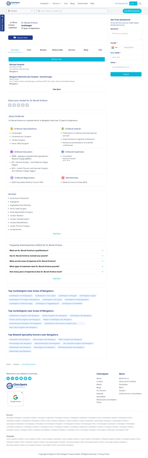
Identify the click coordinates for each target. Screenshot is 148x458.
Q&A (92, 3)
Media (99, 384)
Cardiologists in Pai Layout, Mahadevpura (24, 300)
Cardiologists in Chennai (95, 427)
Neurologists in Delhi (122, 430)
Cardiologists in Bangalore (14, 427)
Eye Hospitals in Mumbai (33, 445)
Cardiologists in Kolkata (61, 427)
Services (71, 50)
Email (114, 62)
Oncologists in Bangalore (13, 418)
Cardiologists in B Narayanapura (77, 300)
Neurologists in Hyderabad (106, 430)
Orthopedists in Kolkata (13, 421)
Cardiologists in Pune (46, 427)
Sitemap (100, 393)
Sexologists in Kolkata (126, 427)
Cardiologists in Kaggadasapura (47, 303)
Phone (114, 43)
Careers (122, 390)
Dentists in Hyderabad (86, 421)
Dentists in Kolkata (72, 421)
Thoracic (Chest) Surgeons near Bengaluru (24, 319)
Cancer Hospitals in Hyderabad (51, 439)
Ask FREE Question (132, 11)
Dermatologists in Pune (89, 424)
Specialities (101, 396)
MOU (121, 387)
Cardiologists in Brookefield (72, 303)
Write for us (124, 378)
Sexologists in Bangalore (58, 430)
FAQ (100, 50)
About (99, 378)
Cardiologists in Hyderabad (78, 427)
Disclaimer (123, 384)
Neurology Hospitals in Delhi (75, 442)
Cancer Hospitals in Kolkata (70, 439)
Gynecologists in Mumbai (120, 421)
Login (132, 3)
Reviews (43, 50)
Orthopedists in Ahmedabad (30, 421)
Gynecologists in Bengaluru (102, 421)
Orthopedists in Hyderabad (78, 418)
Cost (66, 3)
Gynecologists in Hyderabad (14, 424)
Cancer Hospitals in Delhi (32, 439)
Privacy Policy (103, 454)
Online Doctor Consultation (130, 393)
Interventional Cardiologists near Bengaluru (25, 323)
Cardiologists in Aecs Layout (45, 296)
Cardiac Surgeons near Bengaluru (54, 316)
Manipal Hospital (16, 64)
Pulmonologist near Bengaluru (20, 343)
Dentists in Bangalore (58, 421)
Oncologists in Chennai (62, 418)
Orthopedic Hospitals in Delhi (15, 442)
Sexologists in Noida (12, 430)
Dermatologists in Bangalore (53, 424)
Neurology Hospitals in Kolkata (15, 445)
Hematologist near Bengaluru (20, 347)
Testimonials (82, 3)
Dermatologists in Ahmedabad (34, 424)
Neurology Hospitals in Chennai (94, 442)
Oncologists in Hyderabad (45, 418)
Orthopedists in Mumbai (109, 418)
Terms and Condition (127, 381)
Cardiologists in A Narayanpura (20, 296)
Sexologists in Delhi (26, 430)
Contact (100, 381)
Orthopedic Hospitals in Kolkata (35, 442)
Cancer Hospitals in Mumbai (14, 439)
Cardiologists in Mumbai (31, 427)
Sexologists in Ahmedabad (41, 430)
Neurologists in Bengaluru (88, 430)
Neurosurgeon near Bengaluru (44, 339)
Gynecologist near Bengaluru (44, 347)
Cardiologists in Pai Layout (52, 300)
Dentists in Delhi (45, 421)
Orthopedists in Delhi (125, 418)
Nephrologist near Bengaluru (20, 351)
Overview (15, 50)
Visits (29, 50)
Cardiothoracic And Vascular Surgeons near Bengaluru (60, 323)
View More (57, 89)
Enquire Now (22, 37)
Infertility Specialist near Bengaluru (71, 347)
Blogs (72, 3)
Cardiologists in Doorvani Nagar (21, 303)
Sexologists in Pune (73, 430)
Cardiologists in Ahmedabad (125, 424)
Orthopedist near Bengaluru (19, 339)
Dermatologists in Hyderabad (106, 424)
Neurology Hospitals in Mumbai (55, 442)
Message (115, 29)
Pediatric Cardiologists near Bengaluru (57, 319)
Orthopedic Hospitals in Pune (131, 439)
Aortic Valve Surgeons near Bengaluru (23, 327)
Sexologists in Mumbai (111, 427)
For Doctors (101, 390)
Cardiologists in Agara (88, 296)
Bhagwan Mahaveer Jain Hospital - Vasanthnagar (30, 77)
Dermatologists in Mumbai (72, 424)
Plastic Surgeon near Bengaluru (70, 339)
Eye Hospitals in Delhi (49, 445)
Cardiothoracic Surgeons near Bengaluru (24, 316)
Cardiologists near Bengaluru (81, 316)
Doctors (17, 364)
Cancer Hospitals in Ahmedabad (90, 439)
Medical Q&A (57, 50)
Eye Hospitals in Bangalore (66, 445)
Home (9, 364)
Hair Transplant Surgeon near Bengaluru (78, 343)
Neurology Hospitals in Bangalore (116, 442)
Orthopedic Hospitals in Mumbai (111, 439)
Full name (116, 53)
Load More (57, 278)
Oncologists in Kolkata (29, 418)
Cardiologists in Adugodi (68, 296)
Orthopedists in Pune (94, 418)
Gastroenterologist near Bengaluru (47, 343)
